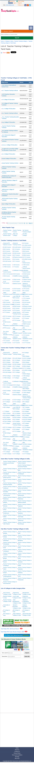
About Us (17, 749)
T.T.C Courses (6, 340)
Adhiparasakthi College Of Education (8, 185)
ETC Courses (26, 290)
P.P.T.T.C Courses (7, 316)
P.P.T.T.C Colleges (7, 427)
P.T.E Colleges (16, 429)
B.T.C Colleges (16, 372)
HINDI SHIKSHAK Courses (27, 293)
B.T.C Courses (16, 261)
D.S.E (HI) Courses (6, 282)
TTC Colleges (16, 451)
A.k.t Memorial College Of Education (8, 136)
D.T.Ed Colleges (26, 392)
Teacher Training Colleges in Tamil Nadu (25, 516)
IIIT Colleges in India (26, 611)
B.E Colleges (16, 362)
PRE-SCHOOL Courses (27, 332)
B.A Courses (26, 243)
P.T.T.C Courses (16, 320)
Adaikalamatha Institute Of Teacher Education (9, 176)
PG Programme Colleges (7, 435)
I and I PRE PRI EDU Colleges (16, 408)
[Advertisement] (8, 20)
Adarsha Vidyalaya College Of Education (9, 181)
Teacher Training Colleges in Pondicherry (10, 512)
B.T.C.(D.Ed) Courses (26, 262)
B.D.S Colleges (6, 362)
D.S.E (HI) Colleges (6, 393)
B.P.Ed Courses (26, 255)
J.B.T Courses (26, 296)
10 (24, 223)
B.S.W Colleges (7, 370)
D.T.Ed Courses (26, 281)
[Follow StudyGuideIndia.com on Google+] (28, 4)
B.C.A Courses (16, 249)
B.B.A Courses (6, 249)
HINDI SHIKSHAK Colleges (27, 404)
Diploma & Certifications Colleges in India (27, 601)
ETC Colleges (26, 401)
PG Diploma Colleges (27, 432)
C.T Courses (16, 266)
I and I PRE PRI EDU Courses (16, 297)
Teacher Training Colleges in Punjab (25, 508)
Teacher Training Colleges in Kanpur (10, 571)
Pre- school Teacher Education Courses (7, 333)
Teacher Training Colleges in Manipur (10, 501)
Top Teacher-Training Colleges (27, 231)
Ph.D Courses (26, 326)
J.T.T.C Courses (26, 298)
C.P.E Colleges (26, 375)
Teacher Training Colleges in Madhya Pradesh (25, 501)
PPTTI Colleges (7, 439)
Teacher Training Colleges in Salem (10, 568)
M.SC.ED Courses (27, 308)
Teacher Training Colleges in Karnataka (10, 491)
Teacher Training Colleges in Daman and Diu (10, 476)
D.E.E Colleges (16, 385)
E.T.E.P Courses (17, 288)
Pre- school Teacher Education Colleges (7, 444)
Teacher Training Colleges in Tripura (10, 519)
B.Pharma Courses (17, 257)
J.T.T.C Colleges (26, 409)
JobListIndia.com (10, 5)
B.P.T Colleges (6, 368)
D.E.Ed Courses (26, 274)
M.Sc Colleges (16, 419)
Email (4, 52)
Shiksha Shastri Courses (7, 338)
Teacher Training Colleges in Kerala (25, 491)
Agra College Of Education (8, 204)
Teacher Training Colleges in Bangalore (25, 539)
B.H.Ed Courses (16, 253)
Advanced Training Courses (17, 244)
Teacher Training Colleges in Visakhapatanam (10, 575)
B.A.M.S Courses (27, 247)
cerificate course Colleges (26, 378)
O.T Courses (26, 314)
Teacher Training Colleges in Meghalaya (10, 498)
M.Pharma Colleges (27, 417)
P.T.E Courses (16, 318)
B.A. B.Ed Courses (27, 245)
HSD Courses (6, 296)
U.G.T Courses (16, 342)
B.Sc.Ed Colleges (7, 372)
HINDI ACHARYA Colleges (7, 404)
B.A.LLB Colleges (17, 358)
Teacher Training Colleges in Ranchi (10, 561)
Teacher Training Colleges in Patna (25, 557)
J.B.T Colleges (26, 407)
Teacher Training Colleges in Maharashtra (25, 494)
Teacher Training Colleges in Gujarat (25, 480)
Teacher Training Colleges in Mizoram (10, 505)
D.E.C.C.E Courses (7, 274)
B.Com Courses (26, 249)
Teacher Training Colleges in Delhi (25, 476)
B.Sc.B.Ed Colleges (27, 370)
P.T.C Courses (6, 318)
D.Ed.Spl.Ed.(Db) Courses (26, 276)
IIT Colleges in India (6, 611)
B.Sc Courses (16, 259)
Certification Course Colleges (27, 382)
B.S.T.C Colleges (27, 368)
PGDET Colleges (27, 435)
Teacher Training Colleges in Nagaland (25, 505)
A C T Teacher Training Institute (10, 90)
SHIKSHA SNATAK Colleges (17, 449)
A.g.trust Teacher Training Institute (8, 126)
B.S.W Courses (6, 259)
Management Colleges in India (27, 593)
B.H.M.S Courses (27, 253)
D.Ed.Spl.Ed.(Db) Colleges (26, 387)
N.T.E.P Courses (26, 310)
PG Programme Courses (7, 324)
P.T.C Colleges (6, 429)
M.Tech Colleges (7, 421)
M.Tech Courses (7, 310)
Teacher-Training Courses (17, 231)
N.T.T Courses (6, 312)
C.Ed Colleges (16, 375)
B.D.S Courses (6, 251)
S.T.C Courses (26, 335)
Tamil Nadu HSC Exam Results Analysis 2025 (12, 631)
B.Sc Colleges (16, 370)
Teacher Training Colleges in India (7, 600)
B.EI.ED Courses (7, 253)
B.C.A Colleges (16, 360)
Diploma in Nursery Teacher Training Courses (27, 285)
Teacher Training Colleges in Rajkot (25, 564)
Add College (21, 1)
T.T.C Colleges (6, 451)
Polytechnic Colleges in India (27, 597)
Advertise (12, 1)
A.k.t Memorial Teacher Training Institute (10, 140)
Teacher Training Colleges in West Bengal (25, 523)
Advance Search (8, 31)
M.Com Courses (26, 302)
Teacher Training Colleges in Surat (10, 546)
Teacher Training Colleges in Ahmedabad (10, 543)
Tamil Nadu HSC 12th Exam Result (10, 628)
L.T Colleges (6, 411)
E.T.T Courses (6, 290)
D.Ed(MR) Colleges (17, 387)
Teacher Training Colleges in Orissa (10, 508)
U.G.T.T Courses (26, 342)
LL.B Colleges (16, 411)
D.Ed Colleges (6, 387)
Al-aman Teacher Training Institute (8, 217)
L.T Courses (6, 300)
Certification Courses (17, 270)
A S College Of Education (8, 99)
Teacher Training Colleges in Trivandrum (10, 564)
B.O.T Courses (16, 255)
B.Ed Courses (26, 251)
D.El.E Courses (6, 279)
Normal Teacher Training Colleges (17, 424)
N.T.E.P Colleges (27, 421)
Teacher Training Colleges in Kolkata (10, 536)
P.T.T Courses (26, 318)
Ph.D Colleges (26, 437)
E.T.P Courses (26, 288)
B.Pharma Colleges (17, 368)
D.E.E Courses (16, 274)
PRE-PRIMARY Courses (17, 332)
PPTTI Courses (6, 328)
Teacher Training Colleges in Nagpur (25, 554)
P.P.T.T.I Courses (17, 316)
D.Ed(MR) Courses (17, 276)
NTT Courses (26, 312)
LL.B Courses (16, 300)
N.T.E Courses (16, 310)
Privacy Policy (17, 753)
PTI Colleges (16, 446)
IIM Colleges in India (16, 611)
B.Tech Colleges (7, 375)
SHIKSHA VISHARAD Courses (27, 338)
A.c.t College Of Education (8, 108)
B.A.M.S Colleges (27, 358)
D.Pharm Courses (27, 279)
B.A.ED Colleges (7, 358)
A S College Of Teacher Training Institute (10, 104)
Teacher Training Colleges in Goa (10, 480)
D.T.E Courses (16, 281)
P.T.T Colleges (26, 429)
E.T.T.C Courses (16, 290)
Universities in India (6, 605)
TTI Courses (25, 340)
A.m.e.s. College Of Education (9, 145)
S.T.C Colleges (26, 446)
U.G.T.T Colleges (27, 453)
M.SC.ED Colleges (27, 419)
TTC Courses (16, 340)
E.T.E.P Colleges (17, 399)
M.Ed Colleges (6, 417)
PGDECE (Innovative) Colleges (17, 435)
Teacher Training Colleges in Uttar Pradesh (10, 523)
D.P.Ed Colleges (17, 390)
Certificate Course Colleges (7, 382)
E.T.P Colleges (26, 399)
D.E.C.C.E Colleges (7, 385)
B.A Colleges (26, 352)
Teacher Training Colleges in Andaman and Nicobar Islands (10, 463)
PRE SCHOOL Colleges (27, 439)
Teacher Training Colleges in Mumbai (10, 532)
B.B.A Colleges (6, 360)
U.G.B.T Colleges (7, 453)
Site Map (17, 756)
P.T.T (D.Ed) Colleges (7, 432)
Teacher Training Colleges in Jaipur (25, 546)
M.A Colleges (26, 411)
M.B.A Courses (6, 302)
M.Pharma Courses (27, 306)
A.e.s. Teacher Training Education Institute (10, 117)
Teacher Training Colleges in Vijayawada (25, 579)
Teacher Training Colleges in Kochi (25, 575)
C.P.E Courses (26, 264)
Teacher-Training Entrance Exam (7, 234)
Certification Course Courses (26, 271)
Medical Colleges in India (7, 597)
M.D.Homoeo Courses (7, 304)
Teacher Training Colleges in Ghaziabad (10, 579)
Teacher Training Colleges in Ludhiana (25, 550)
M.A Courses (26, 300)
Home (2, 41)
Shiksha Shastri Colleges (7, 449)
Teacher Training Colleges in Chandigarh (10, 473)
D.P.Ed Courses (16, 279)
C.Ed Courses (16, 264)
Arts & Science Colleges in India (7, 593)
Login (14, 3)
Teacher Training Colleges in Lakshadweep (10, 494)
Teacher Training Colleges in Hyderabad (10, 539)
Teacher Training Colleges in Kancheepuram (10, 582)
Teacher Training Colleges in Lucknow (10, 554)
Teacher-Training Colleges (20, 41)
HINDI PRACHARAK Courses (17, 293)
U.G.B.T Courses (7, 342)
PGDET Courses (26, 324)
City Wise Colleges (25, 234)
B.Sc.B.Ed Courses (27, 259)
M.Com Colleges (27, 413)
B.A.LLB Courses (17, 247)
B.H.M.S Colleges (27, 364)
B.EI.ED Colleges (7, 364)
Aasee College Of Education (9, 158)
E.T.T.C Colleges (17, 401)
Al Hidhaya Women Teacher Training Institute (9, 213)
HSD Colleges (6, 407)
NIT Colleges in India (7, 614)
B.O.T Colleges (16, 366)
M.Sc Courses (16, 308)
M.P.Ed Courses (16, 306)
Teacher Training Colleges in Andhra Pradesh (25, 462)
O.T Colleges (26, 425)
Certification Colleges (17, 381)
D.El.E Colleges (7, 390)
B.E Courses (16, 251)
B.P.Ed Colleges (26, 366)
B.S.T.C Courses (26, 257)
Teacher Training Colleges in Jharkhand (10, 487)
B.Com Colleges (26, 360)
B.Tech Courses (7, 264)
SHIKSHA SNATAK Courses (17, 338)
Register (20, 3)
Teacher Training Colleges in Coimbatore (10, 550)
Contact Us (17, 751)
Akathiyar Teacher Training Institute (9, 208)
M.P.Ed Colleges (17, 417)
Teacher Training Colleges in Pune (25, 543)
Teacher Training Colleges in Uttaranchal (25, 519)
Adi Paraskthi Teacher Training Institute (9, 199)
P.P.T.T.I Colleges (17, 427)
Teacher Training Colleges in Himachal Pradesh (10, 483)
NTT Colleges (26, 423)
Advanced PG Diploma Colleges (7, 353)
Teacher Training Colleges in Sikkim (10, 516)
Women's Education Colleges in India (17, 606)
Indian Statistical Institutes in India (17, 614)
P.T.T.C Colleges (17, 431)
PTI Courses (16, 335)
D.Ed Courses (6, 276)
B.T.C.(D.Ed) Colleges (26, 373)
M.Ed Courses (6, 306)
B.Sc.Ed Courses (7, 261)
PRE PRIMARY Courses (17, 328)
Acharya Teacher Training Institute (8, 172)
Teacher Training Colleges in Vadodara (25, 571)
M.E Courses (26, 304)
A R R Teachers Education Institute (8, 95)
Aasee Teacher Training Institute (10, 163)
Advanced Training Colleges (17, 353)
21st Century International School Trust (9, 86)
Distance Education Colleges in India (27, 606)
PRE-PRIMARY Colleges (17, 443)
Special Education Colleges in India (27, 614)
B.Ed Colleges (26, 362)
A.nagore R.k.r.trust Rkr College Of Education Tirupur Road (10, 149)
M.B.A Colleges (7, 413)
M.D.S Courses (16, 304)
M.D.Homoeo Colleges (7, 415)
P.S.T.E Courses (26, 316)
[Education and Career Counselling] (17, 619)
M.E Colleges (26, 415)
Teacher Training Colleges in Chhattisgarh (25, 473)
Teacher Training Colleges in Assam (10, 469)
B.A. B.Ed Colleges (26, 355)
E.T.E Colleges (6, 399)
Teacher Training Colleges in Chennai (25, 536)
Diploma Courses (17, 283)
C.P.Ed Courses (7, 266)
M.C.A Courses (16, 302)
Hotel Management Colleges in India (17, 601)
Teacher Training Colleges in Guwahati (25, 561)
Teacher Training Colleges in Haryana (25, 483)
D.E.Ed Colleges (26, 385)
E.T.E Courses (6, 288)
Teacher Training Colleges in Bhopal (10, 557)
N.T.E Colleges (16, 421)
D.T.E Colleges (16, 392)
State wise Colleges (15, 234)
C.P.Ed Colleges (7, 377)
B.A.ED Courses (7, 247)
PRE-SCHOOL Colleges (27, 443)
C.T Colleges (16, 377)
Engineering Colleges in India (17, 593)
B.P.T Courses (6, 257)
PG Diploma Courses (27, 321)
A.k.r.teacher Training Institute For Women (10, 131)
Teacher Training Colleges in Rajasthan (25, 512)
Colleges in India (9, 41)
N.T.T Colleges (6, 423)
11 (26, 223)
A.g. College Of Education (8, 122)
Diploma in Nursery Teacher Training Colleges (27, 396)
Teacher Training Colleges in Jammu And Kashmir (25, 487)
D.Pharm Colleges (27, 390)
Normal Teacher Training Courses (17, 313)
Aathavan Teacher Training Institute (9, 167)
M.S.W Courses (7, 308)
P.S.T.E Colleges (26, 427)
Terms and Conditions (17, 755)
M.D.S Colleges (16, 415)
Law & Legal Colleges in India (17, 597)
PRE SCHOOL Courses (27, 328)
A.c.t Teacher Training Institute (10, 113)
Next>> (31, 223)
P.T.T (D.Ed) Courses (7, 321)
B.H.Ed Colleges (17, 364)
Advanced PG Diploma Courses (7, 244)
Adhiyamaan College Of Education (8, 190)
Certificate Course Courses (7, 271)
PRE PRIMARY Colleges (17, 439)
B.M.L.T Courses (7, 255)
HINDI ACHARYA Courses (7, 293)
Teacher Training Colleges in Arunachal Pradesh (25, 465)
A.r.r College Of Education (8, 154)
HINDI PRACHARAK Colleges (17, 404)
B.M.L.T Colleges (7, 366)
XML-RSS (17, 758)
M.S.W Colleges (7, 419)
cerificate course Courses (26, 267)
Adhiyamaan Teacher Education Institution (10, 194)
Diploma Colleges (17, 394)
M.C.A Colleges (16, 413)
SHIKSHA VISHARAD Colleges (27, 449)
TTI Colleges (26, 451)
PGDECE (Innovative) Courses (17, 324)
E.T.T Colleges (6, 401)
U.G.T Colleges (16, 453)
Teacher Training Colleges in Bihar (25, 469)
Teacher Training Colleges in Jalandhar (25, 568)
